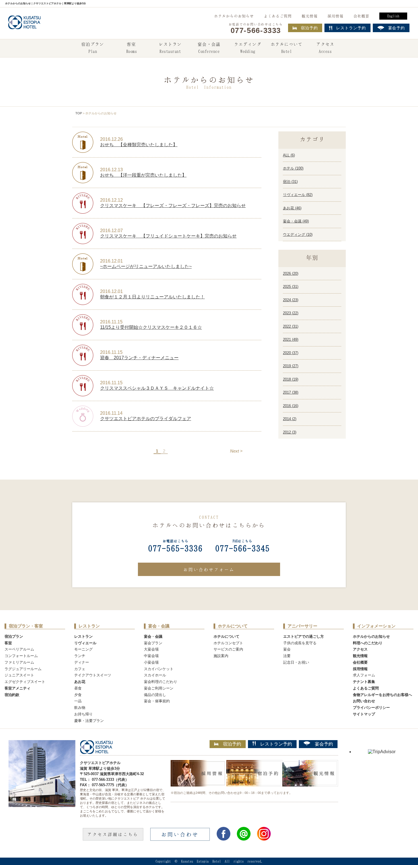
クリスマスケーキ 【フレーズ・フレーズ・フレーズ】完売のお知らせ (173, 205)
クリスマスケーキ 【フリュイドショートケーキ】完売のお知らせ (168, 236)
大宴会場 (151, 649)
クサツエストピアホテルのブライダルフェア (145, 418)
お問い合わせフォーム (209, 569)
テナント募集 (364, 682)
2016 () (290, 406)
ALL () (289, 155)
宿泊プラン (92, 47)
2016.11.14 (111, 413)
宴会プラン (153, 643)
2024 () (290, 300)
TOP (78, 113)
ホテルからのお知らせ (234, 16)
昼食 (78, 688)
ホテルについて (287, 47)
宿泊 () (290, 181)
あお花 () (292, 208)
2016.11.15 (111, 321)
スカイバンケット (158, 669)
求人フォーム (364, 675)
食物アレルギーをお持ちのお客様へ (382, 695)
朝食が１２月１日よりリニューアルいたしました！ (152, 296)
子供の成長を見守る (299, 643)
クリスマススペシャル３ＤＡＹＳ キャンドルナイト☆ (157, 388)
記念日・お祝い (296, 662)
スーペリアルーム (19, 649)
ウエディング (247, 47)
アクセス (325, 47)
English (393, 16)
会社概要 (361, 16)
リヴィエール (85, 643)
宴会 (287, 649)
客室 (131, 47)
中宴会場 (151, 656)
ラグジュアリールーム (23, 669)
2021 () (290, 339)
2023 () (290, 313)
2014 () (289, 419)
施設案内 (221, 656)
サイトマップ (364, 714)
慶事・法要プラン (89, 721)
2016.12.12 (111, 200)
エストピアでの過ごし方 (303, 636)
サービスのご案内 (228, 649)
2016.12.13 (111, 169)
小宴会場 (151, 662)
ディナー (81, 662)
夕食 (78, 695)
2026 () (290, 273)
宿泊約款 (12, 695)
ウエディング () (298, 234)
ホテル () (293, 168)
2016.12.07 (111, 230)
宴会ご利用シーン (158, 688)
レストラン (170, 47)
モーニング (83, 649)
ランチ (79, 656)
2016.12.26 (111, 139)
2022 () (290, 326)
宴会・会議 (209, 47)
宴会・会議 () (296, 221)
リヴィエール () (298, 195)
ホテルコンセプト (228, 643)
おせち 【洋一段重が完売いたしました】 (143, 175)
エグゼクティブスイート (25, 682)
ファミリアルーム (19, 662)
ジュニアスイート (19, 675)
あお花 (79, 682)
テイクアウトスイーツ (92, 675)
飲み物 (79, 707)
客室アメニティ (17, 688)
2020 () (290, 353)
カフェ (79, 669)
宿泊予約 (309, 28)
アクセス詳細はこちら (112, 834)
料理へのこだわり (367, 643)
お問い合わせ (364, 701)
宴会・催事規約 (157, 701)
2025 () (290, 286)
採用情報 (335, 16)
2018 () (290, 379)
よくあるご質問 (278, 16)
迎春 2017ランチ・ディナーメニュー (139, 357)
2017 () (290, 392)
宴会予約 (324, 744)
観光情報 (310, 16)
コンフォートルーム (21, 656)
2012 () (289, 432)
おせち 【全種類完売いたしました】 (138, 144)
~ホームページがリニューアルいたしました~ (146, 266)
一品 (78, 701)
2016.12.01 (111, 261)
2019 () (290, 366)
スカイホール (155, 675)
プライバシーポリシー (371, 707)
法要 (287, 656)
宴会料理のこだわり (160, 682)
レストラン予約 (276, 744)
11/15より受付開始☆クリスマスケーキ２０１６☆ (151, 327)
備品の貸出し (155, 695)
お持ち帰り (83, 714)
